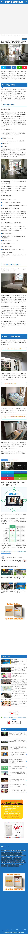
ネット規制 (3, 852)
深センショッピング (16, 862)
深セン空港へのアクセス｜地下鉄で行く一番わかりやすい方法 (19, 668)
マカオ (15, 852)
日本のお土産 (3, 860)
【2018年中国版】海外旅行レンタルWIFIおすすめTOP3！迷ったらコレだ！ (16, 741)
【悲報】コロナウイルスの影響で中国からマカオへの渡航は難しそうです (16, 734)
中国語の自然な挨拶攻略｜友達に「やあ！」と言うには (16, 780)
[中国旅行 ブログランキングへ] (14, 724)
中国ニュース (17, 855)
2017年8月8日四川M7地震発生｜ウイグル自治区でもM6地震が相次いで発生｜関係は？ (17, 761)
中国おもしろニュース (19, 698)
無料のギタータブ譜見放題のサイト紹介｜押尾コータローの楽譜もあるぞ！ (19, 695)
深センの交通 (17, 670)
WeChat (5, 850)
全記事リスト (18, 929)
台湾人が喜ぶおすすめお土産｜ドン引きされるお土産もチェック (16, 767)
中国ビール (23, 855)
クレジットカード (19, 850)
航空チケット (9, 864)
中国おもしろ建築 (13, 853)
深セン (23, 860)
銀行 (16, 864)
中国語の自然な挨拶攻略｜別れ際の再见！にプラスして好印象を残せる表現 (16, 774)
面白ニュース (20, 864)
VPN (2, 850)
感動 (20, 859)
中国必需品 (9, 699)
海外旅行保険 (18, 860)
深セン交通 (23, 862)
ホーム (3, 929)
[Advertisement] (14, 19)
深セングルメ (9, 862)
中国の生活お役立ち (19, 682)
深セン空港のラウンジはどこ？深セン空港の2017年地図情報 (19, 680)
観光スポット (22, 676)
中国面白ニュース (4, 859)
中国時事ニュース (10, 857)
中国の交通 (20, 853)
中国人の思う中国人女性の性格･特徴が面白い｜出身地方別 (17, 747)
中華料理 (10, 859)
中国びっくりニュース (5, 855)
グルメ (24, 850)
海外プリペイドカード (11, 860)
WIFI (9, 850)
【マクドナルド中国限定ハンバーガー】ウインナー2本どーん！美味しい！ (16, 792)
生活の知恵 (3, 864)
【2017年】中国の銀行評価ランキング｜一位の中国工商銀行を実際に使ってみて (16, 754)
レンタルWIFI (19, 852)
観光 (13, 864)
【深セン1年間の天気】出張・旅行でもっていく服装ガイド (18, 674)
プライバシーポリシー (10, 929)
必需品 (17, 859)
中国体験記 (3, 857)
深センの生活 (17, 664)
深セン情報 (23, 664)
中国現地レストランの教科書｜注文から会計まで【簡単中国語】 (19, 702)
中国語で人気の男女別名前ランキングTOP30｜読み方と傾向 (16, 785)
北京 (14, 859)
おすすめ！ (13, 850)
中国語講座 (17, 704)
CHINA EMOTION (14, 1)
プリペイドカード (10, 852)
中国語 (15, 857)
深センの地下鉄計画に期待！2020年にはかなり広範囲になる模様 (18, 688)
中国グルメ (12, 855)
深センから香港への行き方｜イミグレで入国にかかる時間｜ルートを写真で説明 (19, 661)
